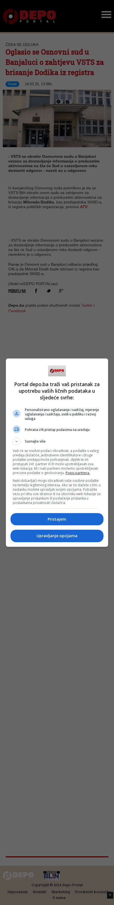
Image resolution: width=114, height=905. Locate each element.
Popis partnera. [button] (78, 472)
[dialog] (57, 452)
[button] (57, 441)
